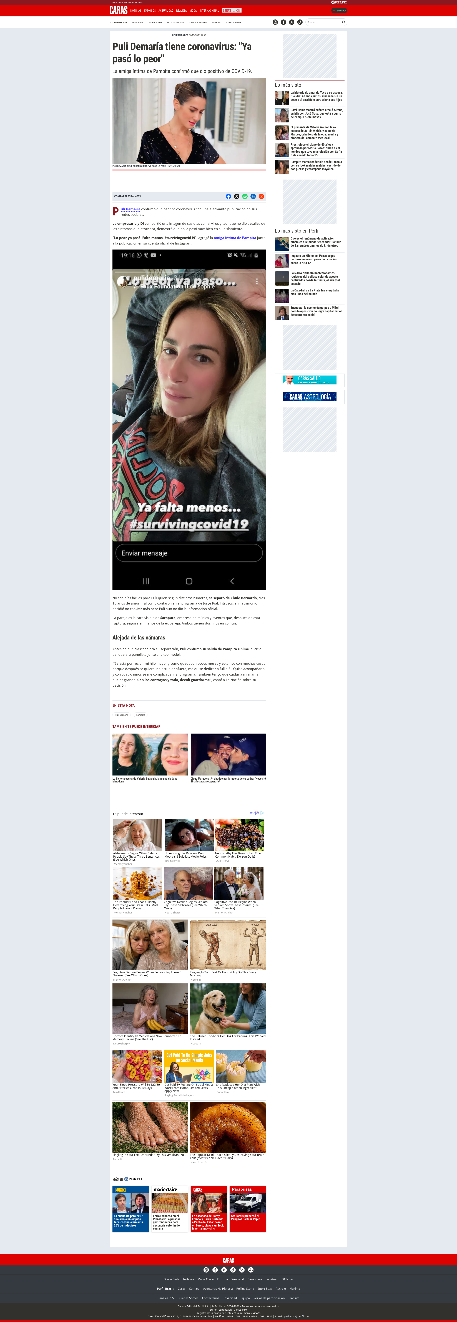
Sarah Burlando (198, 22)
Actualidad (166, 10)
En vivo (341, 10)
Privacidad (230, 1298)
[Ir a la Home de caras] (118, 13)
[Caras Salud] (310, 383)
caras (209, 1190)
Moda (193, 10)
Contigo (194, 1289)
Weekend (238, 1279)
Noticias (135, 10)
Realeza (181, 10)
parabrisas (248, 1190)
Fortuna (222, 1279)
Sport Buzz (265, 1289)
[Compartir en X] (236, 196)
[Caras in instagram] (275, 22)
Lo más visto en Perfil (297, 231)
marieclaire (170, 1190)
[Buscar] (343, 22)
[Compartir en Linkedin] (253, 196)
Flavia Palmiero (234, 22)
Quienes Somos (188, 1298)
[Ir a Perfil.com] (339, 3)
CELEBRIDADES (180, 35)
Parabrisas (255, 1279)
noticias (130, 1190)
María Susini (155, 22)
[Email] (261, 196)
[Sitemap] (250, 1270)
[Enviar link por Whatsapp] (245, 196)
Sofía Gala (138, 22)
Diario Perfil (172, 1279)
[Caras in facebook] (283, 22)
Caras (181, 1289)
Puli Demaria (121, 714)
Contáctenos (210, 1298)
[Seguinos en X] (291, 22)
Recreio (281, 1289)
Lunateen (272, 1279)
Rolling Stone (245, 1289)
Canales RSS (166, 1298)
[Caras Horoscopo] (310, 400)
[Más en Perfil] (133, 1179)
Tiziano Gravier (118, 22)
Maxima (295, 1289)
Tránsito (294, 1298)
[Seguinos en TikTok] (300, 22)
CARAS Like (232, 10)
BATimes (287, 1279)
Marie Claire (206, 1279)
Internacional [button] (209, 10)
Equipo (245, 1298)
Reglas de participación (269, 1298)
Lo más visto (288, 85)
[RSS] (242, 1270)
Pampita (216, 22)
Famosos (150, 10)
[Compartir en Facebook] (228, 196)
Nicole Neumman (175, 22)
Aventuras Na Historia (218, 1289)
